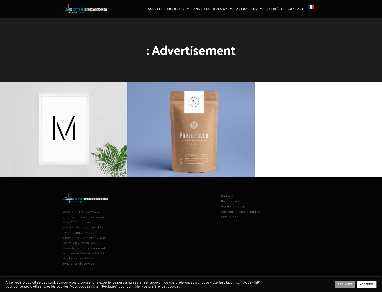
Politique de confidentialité (240, 212)
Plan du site (229, 217)
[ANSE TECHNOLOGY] (85, 9)
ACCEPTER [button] (367, 284)
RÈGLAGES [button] (345, 284)
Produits (227, 196)
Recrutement (230, 201)
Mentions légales (233, 206)
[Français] (311, 9)
